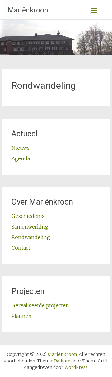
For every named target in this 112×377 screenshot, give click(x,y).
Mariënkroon (28, 10)
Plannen (22, 316)
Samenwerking (30, 227)
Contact (21, 248)
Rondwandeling (31, 237)
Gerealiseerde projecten (40, 305)
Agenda (21, 158)
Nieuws (21, 148)
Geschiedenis (28, 216)
